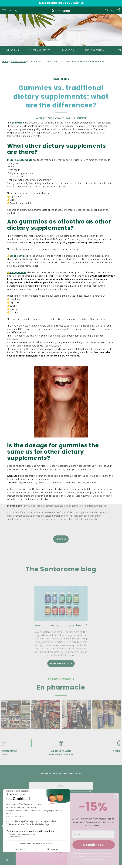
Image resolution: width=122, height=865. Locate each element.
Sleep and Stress (40, 50)
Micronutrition (94, 50)
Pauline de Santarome (75, 118)
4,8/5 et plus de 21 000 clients (61, 3)
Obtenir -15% (93, 844)
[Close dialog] (116, 796)
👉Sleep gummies (17, 256)
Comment (61, 539)
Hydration (67, 50)
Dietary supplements (19, 160)
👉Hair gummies (16, 273)
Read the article (61, 663)
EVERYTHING (12, 50)
